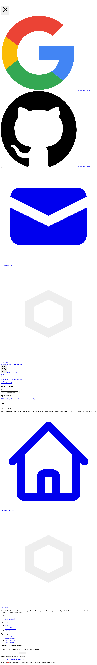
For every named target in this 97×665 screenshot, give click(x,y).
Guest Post (8, 630)
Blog (20, 364)
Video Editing (31, 399)
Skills (6, 364)
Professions (15, 364)
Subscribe (22, 652)
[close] (1, 390)
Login (2, 374)
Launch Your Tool (12, 372)
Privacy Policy (5, 659)
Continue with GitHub (83, 166)
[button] (48, 378)
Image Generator (12, 399)
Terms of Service (15, 659)
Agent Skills (8, 627)
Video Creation (9, 642)
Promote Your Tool (10, 629)
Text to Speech (22, 399)
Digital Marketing (10, 638)
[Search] (1, 376)
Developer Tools (9, 637)
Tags (10, 364)
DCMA (22, 659)
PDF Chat (4, 399)
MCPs (3, 364)
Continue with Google (83, 90)
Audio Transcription (11, 640)
